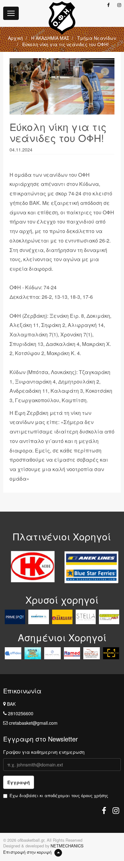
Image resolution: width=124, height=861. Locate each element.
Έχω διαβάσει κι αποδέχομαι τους (59, 795)
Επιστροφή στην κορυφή (28, 852)
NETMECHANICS (67, 846)
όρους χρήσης (94, 795)
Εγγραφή (18, 782)
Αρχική (15, 38)
